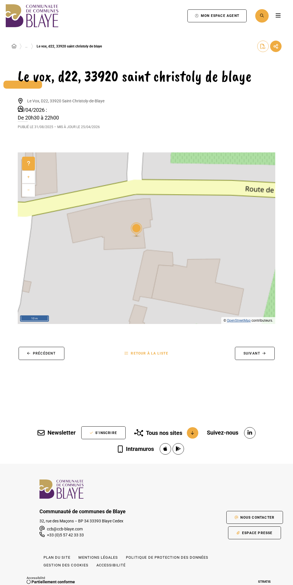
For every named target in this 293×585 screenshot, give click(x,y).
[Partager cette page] (276, 46)
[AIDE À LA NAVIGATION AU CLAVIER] (28, 163)
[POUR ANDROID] (178, 449)
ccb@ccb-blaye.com (64, 529)
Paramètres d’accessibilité (177, 15)
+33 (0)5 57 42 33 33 (65, 535)
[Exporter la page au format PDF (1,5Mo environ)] (263, 46)
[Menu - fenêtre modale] (278, 16)
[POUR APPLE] (165, 449)
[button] (262, 16)
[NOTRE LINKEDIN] (250, 433)
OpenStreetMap (239, 321)
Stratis (264, 582)
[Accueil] (14, 46)
